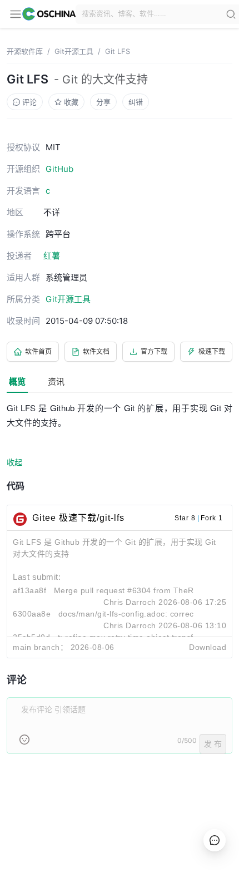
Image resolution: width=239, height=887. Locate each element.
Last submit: (37, 577)
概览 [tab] (17, 381)
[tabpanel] (119, 584)
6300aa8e (32, 613)
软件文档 (96, 351)
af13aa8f (29, 590)
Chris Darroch (129, 602)
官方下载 (154, 351)
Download (207, 647)
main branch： (40, 647)
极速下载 (211, 351)
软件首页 (38, 351)
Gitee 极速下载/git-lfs (78, 518)
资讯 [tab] (56, 381)
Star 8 (185, 518)
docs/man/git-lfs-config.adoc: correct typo (136, 613)
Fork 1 (212, 518)
